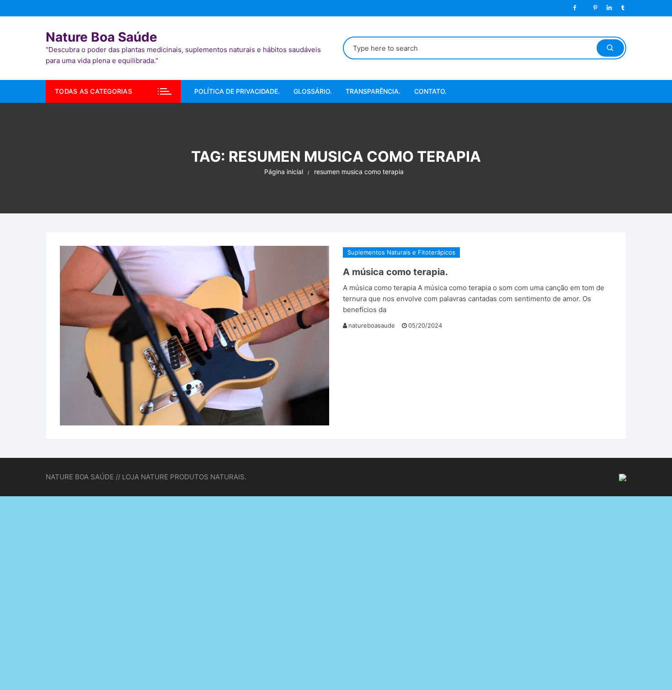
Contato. (430, 91)
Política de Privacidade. (237, 91)
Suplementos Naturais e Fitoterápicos (401, 252)
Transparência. (373, 91)
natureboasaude (371, 325)
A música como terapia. (395, 271)
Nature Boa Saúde (101, 37)
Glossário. (312, 91)
